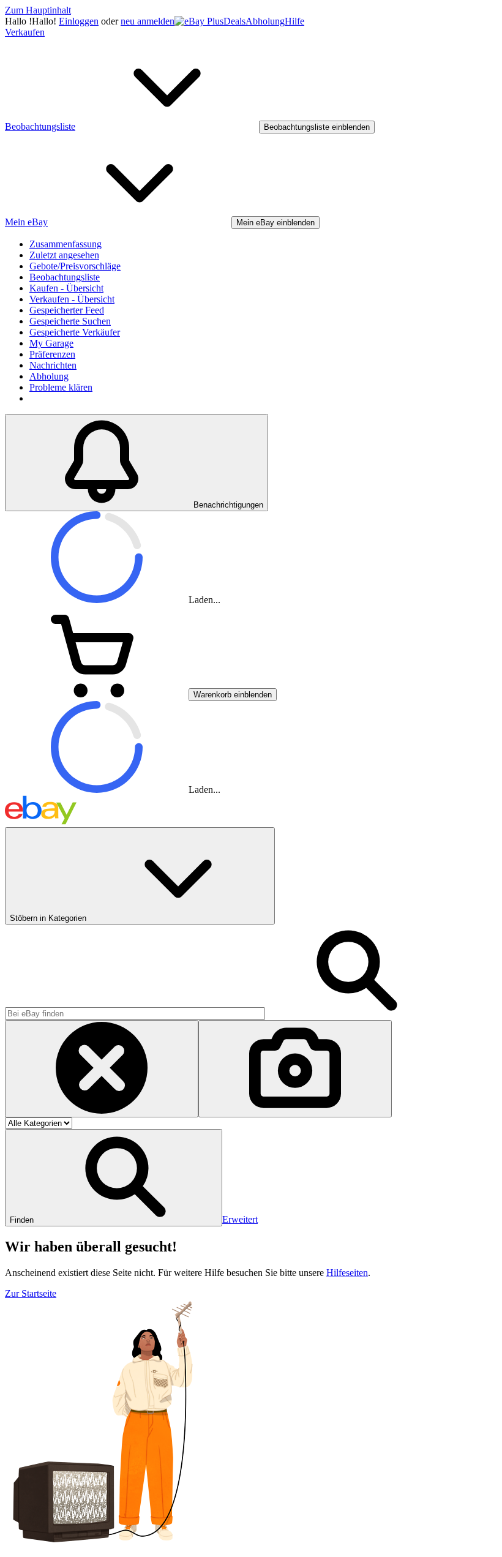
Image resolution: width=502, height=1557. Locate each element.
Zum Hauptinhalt (38, 10)
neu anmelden (147, 21)
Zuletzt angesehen (64, 255)
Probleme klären (60, 387)
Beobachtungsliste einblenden (317, 127)
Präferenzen (52, 354)
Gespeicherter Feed (66, 310)
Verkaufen (25, 32)
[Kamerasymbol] (295, 1068)
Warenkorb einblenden (232, 694)
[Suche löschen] (101, 1068)
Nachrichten (53, 365)
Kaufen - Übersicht (66, 288)
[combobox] (135, 1013)
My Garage (51, 343)
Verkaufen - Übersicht (71, 299)
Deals (234, 21)
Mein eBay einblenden (275, 222)
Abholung (265, 21)
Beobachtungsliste (64, 277)
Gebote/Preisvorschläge (75, 266)
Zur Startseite (30, 1293)
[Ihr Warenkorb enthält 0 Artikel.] (97, 694)
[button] (113, 1177)
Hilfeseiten (347, 1272)
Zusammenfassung (65, 244)
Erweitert (240, 1219)
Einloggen (79, 21)
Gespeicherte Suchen (70, 321)
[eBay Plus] (198, 21)
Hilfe (294, 21)
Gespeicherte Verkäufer (74, 332)
